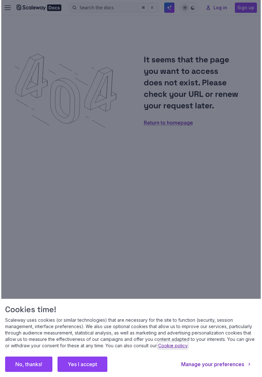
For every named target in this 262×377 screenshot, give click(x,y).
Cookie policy (172, 345)
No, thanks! (28, 364)
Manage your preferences (212, 364)
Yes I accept (82, 364)
